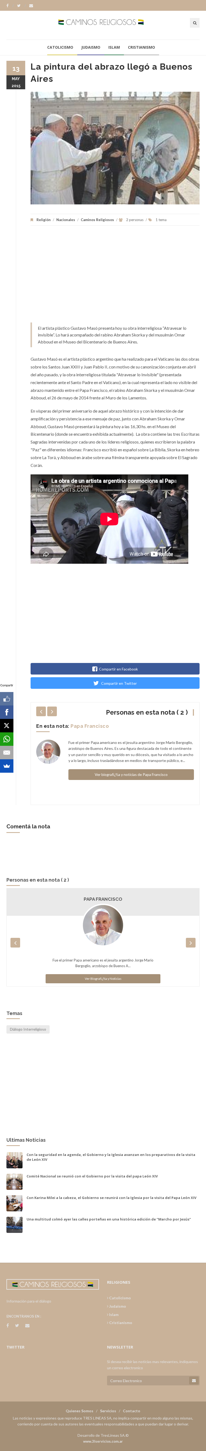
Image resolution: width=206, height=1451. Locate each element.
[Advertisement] (115, 276)
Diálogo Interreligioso (28, 1029)
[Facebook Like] (6, 698)
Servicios (108, 1411)
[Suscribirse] (194, 1381)
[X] (6, 725)
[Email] (6, 752)
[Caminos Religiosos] (103, 25)
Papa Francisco (90, 726)
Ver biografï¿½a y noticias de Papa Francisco (131, 774)
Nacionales (65, 220)
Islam (114, 47)
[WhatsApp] (6, 739)
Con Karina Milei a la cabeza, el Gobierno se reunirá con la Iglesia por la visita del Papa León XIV (111, 1197)
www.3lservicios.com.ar (103, 1441)
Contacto (131, 1411)
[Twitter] (21, 6)
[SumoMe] (6, 766)
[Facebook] (10, 6)
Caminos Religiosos (97, 220)
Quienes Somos (79, 1411)
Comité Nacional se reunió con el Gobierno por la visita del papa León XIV (92, 1176)
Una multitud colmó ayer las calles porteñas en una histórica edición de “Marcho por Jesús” (109, 1219)
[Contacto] (31, 6)
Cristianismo (141, 47)
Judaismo (90, 47)
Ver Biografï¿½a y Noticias (103, 979)
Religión (43, 220)
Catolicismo (60, 47)
